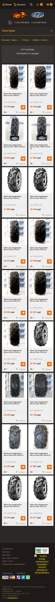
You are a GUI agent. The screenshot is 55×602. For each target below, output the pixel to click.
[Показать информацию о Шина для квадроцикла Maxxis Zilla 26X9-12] (14, 180)
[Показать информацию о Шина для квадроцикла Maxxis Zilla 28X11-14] (40, 386)
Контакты (6, 552)
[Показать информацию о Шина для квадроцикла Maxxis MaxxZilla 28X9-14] (14, 437)
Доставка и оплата (10, 558)
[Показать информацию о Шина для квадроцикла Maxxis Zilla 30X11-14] (40, 488)
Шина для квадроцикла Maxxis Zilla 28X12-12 (39, 300)
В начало (5, 40)
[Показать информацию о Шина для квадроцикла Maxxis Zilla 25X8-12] (14, 77)
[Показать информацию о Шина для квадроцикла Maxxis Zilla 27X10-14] (14, 334)
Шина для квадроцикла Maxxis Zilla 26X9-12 (13, 197)
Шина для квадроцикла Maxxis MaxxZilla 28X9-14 (13, 454)
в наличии (29, 49)
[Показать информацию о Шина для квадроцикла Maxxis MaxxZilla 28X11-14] (40, 437)
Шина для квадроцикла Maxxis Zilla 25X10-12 (39, 94)
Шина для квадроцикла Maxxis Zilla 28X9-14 (13, 403)
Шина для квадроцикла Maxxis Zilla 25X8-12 (13, 94)
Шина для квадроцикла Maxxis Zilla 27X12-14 (39, 351)
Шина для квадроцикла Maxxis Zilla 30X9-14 (13, 505)
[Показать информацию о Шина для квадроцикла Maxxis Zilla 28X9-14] (14, 386)
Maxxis (36, 40)
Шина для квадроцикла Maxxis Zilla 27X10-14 (13, 351)
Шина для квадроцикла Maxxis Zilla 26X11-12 (39, 197)
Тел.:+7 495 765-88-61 (10, 595)
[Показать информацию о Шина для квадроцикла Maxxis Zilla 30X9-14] (14, 488)
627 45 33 (38, 22)
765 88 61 (22, 22)
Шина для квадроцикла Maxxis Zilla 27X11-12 (39, 248)
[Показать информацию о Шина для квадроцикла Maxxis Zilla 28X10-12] (14, 283)
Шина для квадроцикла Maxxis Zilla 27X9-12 (13, 248)
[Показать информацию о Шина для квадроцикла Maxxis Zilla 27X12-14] (40, 334)
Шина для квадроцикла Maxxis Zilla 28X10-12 (13, 300)
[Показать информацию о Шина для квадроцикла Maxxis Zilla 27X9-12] (14, 232)
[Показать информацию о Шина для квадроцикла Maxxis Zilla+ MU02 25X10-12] (40, 129)
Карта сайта (7, 561)
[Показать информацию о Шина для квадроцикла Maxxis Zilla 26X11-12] (40, 180)
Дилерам (6, 555)
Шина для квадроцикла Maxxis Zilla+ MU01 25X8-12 (14, 146)
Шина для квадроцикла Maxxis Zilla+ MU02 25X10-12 (40, 146)
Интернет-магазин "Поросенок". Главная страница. (18, 15)
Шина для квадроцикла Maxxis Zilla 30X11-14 (39, 505)
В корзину (23, 107)
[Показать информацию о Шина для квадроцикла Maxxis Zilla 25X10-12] (40, 77)
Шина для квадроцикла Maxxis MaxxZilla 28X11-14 (40, 454)
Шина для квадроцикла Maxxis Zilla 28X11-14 (39, 403)
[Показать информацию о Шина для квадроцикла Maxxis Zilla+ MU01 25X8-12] (14, 129)
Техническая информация (13, 564)
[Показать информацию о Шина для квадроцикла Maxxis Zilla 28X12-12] (40, 283)
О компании (7, 549)
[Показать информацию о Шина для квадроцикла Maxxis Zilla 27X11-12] (40, 232)
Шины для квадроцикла (22, 40)
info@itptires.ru (12, 598)
